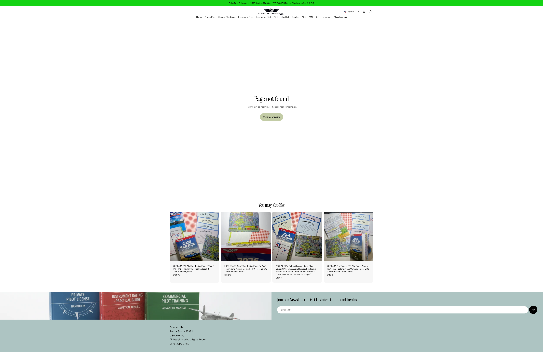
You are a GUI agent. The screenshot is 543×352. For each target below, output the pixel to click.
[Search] (358, 11)
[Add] (214, 257)
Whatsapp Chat (179, 343)
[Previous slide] (174, 236)
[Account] (364, 11)
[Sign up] (533, 310)
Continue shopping (271, 117)
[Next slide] (215, 236)
